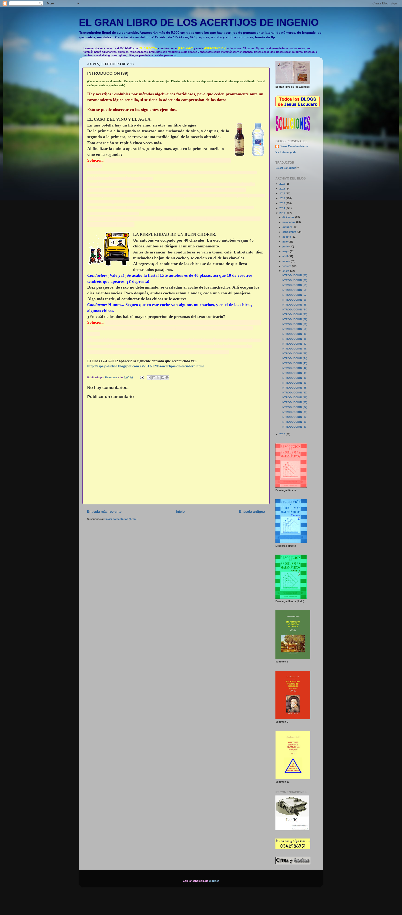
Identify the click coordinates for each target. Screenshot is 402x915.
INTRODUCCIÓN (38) (294, 387)
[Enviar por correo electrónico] (149, 377)
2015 (282, 203)
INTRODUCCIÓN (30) (294, 426)
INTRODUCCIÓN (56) (294, 299)
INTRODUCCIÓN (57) (294, 294)
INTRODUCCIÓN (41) (294, 373)
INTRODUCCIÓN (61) (294, 275)
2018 (282, 188)
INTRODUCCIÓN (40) (294, 377)
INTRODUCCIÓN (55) (294, 304)
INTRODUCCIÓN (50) (294, 329)
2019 (282, 183)
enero (286, 271)
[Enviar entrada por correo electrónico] (142, 377)
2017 (282, 193)
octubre (287, 227)
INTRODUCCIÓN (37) (294, 392)
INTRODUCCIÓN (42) (294, 368)
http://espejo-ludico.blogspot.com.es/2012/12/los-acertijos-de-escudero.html (145, 366)
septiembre (289, 231)
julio (285, 241)
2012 (282, 434)
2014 (282, 208)
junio (285, 246)
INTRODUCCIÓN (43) (294, 363)
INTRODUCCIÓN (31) (294, 421)
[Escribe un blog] (153, 377)
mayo (286, 251)
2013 (282, 213)
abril (285, 256)
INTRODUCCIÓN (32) (294, 417)
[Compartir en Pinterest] (167, 377)
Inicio (180, 511)
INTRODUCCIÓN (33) (294, 412)
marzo (286, 261)
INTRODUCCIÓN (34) (294, 407)
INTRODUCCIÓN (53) (294, 314)
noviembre (289, 222)
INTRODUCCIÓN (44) (294, 358)
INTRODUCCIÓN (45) (294, 353)
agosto (287, 236)
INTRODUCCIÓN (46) (294, 348)
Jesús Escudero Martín (294, 146)
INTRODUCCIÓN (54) (294, 309)
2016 (282, 198)
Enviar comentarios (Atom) (120, 519)
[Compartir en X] (158, 377)
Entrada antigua (252, 511)
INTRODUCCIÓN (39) (294, 382)
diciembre (288, 217)
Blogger (213, 880)
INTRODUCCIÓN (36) (294, 397)
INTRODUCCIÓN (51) (294, 324)
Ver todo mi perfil (285, 152)
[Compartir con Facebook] (162, 377)
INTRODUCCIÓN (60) (294, 280)
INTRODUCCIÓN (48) (294, 338)
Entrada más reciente (104, 511)
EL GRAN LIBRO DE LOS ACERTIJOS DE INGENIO (198, 22)
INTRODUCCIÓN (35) (294, 402)
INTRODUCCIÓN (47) (294, 343)
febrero (287, 266)
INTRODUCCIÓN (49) (294, 334)
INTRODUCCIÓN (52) (294, 319)
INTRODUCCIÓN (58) (294, 290)
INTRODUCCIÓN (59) (294, 285)
